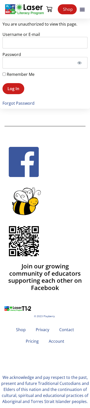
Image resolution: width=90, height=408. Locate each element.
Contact (66, 329)
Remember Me (20, 74)
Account (56, 341)
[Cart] (49, 9)
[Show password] (79, 63)
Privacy (42, 329)
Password (11, 54)
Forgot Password (18, 103)
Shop (21, 329)
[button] (82, 9)
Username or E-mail (21, 34)
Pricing (32, 341)
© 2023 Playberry (44, 316)
